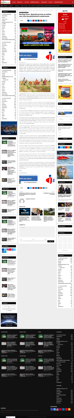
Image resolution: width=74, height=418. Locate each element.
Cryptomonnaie (4, 19)
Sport (3, 56)
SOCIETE (3, 54)
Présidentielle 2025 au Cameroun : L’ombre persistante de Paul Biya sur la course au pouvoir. (36, 218)
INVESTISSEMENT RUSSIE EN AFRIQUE (8, 39)
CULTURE (50, 2)
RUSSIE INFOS (19, 2)
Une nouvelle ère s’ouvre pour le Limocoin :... (61, 209)
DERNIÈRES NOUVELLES (34, 2)
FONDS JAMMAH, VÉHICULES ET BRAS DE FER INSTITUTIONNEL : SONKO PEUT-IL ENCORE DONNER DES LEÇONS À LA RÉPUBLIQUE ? (12, 171)
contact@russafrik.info (9, 412)
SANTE (3, 53)
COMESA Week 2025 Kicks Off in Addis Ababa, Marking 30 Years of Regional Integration (27, 194)
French (9, 417)
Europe (3, 28)
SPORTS (3, 59)
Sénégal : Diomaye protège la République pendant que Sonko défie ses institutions (11, 180)
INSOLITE (3, 34)
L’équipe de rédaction (30, 198)
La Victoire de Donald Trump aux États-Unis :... (68, 219)
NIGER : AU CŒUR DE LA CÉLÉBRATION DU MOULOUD (11, 161)
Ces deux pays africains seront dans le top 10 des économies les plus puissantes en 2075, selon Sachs (24, 219)
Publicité (22, 5)
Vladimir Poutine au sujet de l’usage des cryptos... (65, 195)
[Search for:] (65, 119)
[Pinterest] (60, 409)
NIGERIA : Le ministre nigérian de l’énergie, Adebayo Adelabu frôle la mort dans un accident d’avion (49, 219)
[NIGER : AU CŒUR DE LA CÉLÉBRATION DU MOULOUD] (4, 162)
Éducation (3, 25)
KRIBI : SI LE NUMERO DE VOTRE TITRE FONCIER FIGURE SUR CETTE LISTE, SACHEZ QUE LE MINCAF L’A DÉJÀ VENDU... (12, 153)
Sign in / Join (17, 5)
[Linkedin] (70, 5)
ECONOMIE (4, 23)
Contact (29, 5)
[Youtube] (71, 5)
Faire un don (33, 5)
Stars (3, 61)
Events (3, 30)
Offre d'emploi (4, 45)
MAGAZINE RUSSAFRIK (58, 2)
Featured (3, 31)
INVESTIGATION (26, 12)
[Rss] (69, 409)
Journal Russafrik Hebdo (6, 42)
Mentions (25, 5)
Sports (59, 301)
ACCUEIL (14, 2)
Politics (59, 290)
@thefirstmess (65, 250)
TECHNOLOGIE (4, 62)
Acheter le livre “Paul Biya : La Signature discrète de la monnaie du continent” (47, 5)
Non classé (4, 43)
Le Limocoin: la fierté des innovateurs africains (68, 209)
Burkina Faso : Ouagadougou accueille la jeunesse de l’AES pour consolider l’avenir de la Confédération (12, 143)
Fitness (3, 33)
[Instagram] (67, 5)
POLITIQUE (27, 2)
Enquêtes (59, 270)
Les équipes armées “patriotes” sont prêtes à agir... (61, 220)
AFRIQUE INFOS (44, 2)
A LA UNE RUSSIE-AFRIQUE (6, 14)
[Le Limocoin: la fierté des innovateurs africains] (68, 204)
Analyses (3, 17)
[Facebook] (51, 409)
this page (9, 310)
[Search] (71, 107)
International (4, 36)
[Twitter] (66, 5)
